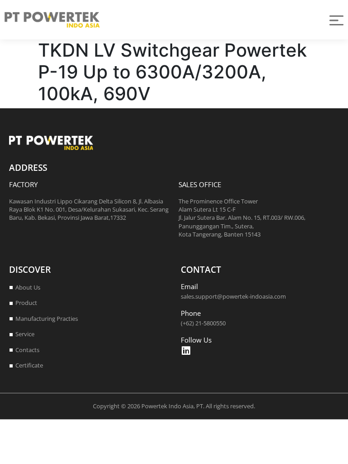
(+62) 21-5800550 (203, 323)
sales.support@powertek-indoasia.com (233, 296)
